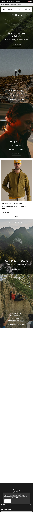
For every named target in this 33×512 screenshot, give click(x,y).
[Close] (27, 495)
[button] (29, 2)
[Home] (7, 9)
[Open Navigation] (29, 9)
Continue (7, 501)
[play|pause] (30, 16)
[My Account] (23, 9)
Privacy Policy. (15, 497)
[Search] (20, 9)
